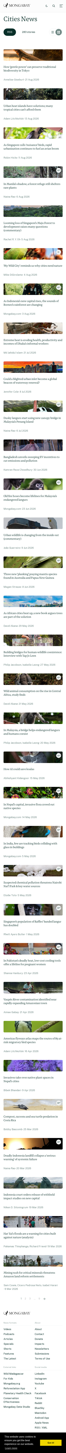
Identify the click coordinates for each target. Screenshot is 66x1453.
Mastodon (40, 1413)
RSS (9, 32)
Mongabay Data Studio (17, 1406)
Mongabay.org (12, 1383)
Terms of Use (42, 1358)
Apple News (42, 1422)
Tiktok (38, 1398)
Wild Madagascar (14, 1373)
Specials (9, 1343)
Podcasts (9, 1334)
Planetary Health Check (17, 1393)
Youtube (39, 1383)
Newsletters (42, 1348)
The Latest (10, 1358)
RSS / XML (41, 1427)
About (38, 1329)
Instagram (41, 1378)
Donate (39, 1339)
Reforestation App (14, 1388)
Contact (39, 1334)
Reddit (38, 1403)
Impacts (39, 1343)
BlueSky (39, 1408)
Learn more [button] (11, 1448)
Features (9, 1353)
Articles (8, 1339)
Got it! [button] (51, 1443)
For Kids (8, 1378)
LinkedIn (39, 1373)
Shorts (7, 1348)
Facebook (40, 1393)
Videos (7, 1329)
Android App (42, 1417)
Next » (44, 1299)
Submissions (42, 1353)
